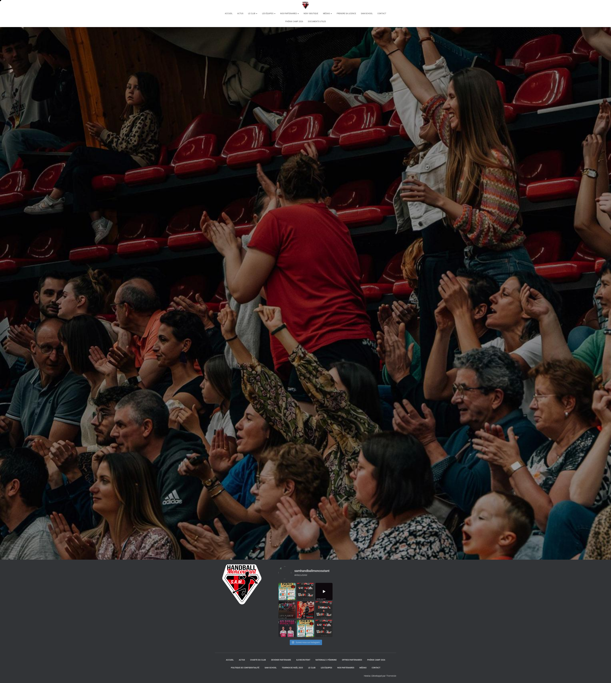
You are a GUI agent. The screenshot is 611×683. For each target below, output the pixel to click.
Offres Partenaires (352, 660)
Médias (326, 13)
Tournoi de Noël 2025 (292, 668)
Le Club (252, 13)
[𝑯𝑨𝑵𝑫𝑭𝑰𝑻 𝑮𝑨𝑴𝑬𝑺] (287, 610)
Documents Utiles (317, 21)
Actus (240, 13)
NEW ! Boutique (311, 13)
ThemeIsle (391, 676)
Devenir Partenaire (281, 660)
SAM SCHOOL (367, 13)
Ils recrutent (303, 660)
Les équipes (268, 13)
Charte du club (258, 660)
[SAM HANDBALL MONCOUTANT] (305, 6)
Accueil (228, 13)
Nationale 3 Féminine (326, 660)
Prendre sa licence (346, 13)
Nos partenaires (288, 13)
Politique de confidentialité (245, 668)
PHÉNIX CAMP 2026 (294, 21)
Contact (381, 13)
